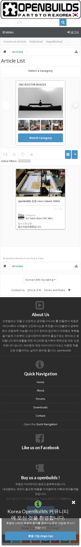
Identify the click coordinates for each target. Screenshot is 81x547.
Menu (9, 32)
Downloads (40, 407)
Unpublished (54, 41)
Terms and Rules (54, 290)
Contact (40, 415)
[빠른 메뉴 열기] (76, 52)
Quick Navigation (46, 424)
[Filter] (75, 154)
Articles (19, 258)
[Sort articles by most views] (31, 154)
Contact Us (18, 290)
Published (36, 41)
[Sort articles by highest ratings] (14, 154)
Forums (40, 399)
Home (40, 382)
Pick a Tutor (37, 258)
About (40, 390)
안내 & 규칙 (34, 290)
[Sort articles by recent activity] (5, 154)
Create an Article (15, 41)
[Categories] (68, 154)
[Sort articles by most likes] (23, 154)
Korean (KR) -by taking (39, 280)
